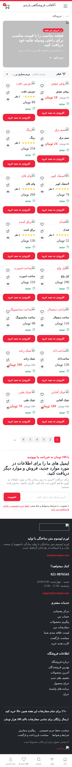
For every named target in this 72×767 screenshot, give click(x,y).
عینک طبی (29, 400)
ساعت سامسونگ (25, 317)
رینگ (32, 137)
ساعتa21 (63, 358)
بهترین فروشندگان (59, 667)
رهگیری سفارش (27, 730)
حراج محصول (61, 683)
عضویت (12, 497)
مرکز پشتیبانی (61, 611)
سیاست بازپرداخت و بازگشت (33, 735)
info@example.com (58, 555)
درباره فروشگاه (60, 661)
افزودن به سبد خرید (53, 112)
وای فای (30, 183)
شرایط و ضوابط (60, 735)
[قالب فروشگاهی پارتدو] (36, 6)
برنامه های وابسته (59, 688)
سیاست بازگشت (59, 638)
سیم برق (64, 137)
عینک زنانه (29, 358)
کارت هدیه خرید (60, 643)
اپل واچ (65, 276)
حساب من (63, 616)
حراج (66, 694)
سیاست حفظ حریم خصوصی (54, 730)
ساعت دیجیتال (61, 317)
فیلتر (59, 73)
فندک (66, 229)
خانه (67, 16)
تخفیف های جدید (60, 678)
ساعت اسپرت (27, 276)
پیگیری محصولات (59, 622)
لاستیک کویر (62, 183)
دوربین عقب (28, 91)
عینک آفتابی (62, 400)
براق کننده (29, 229)
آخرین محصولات (59, 672)
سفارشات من (61, 627)
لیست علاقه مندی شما (56, 632)
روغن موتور (62, 91)
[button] (42, 86)
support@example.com (56, 593)
